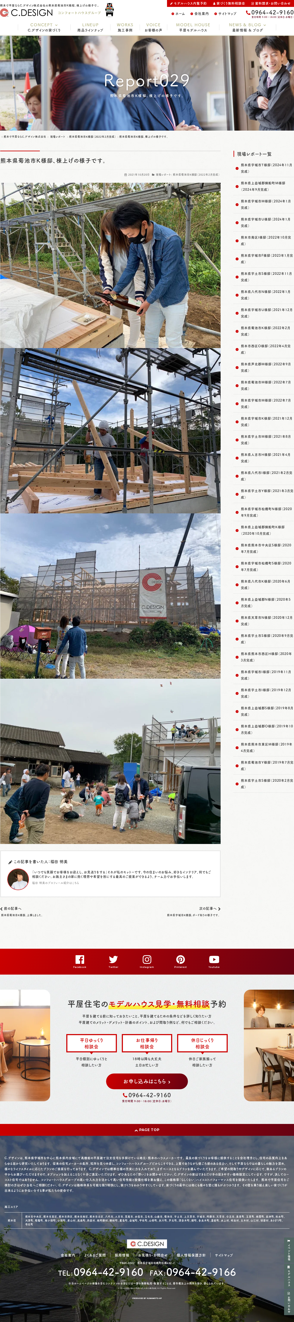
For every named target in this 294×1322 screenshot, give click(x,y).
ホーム (180, 13)
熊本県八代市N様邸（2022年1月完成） (266, 294)
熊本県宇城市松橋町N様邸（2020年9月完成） (266, 511)
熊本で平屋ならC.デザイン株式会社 (143, 1288)
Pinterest (180, 967)
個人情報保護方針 (191, 1255)
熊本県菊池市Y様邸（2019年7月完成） (267, 765)
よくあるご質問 (95, 1255)
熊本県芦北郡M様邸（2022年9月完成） (266, 367)
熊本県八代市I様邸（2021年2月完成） (266, 475)
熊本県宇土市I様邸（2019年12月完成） (266, 693)
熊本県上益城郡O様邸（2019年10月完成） (267, 729)
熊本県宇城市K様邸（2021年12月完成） (266, 421)
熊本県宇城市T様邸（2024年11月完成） (266, 168)
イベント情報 (289, 1252)
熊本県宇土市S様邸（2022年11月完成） (266, 276)
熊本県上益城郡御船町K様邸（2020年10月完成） (263, 530)
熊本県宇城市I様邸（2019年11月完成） (266, 674)
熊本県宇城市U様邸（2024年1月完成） (266, 222)
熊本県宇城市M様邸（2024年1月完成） (266, 204)
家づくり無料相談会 (231, 3)
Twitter (113, 967)
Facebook (80, 967)
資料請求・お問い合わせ (273, 3)
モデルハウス (289, 1278)
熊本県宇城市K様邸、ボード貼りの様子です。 (193, 915)
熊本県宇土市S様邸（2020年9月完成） (267, 638)
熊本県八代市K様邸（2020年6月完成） (265, 584)
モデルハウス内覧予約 (190, 3)
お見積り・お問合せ (153, 1255)
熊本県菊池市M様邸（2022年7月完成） (266, 385)
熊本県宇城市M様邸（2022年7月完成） (266, 403)
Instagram (147, 967)
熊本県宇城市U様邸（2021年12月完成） (267, 312)
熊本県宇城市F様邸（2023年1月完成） (267, 258)
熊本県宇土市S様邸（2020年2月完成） (267, 783)
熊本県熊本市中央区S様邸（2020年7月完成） (266, 548)
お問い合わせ (289, 1304)
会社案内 (201, 13)
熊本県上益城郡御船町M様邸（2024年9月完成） (263, 186)
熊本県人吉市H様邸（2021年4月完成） (266, 457)
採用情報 (122, 1255)
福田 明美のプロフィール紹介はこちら (55, 883)
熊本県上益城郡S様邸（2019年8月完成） (267, 711)
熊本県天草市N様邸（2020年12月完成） (267, 620)
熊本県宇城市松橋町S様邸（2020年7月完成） (266, 566)
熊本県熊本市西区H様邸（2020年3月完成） (266, 656)
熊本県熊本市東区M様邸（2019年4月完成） (266, 747)
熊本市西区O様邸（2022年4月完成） (266, 349)
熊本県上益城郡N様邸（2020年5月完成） (266, 602)
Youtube (214, 967)
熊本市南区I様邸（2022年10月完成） (266, 240)
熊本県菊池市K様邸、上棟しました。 (22, 915)
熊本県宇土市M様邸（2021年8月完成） (266, 439)
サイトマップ (227, 13)
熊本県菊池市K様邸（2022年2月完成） (196, 174)
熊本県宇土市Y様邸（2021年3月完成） (267, 493)
